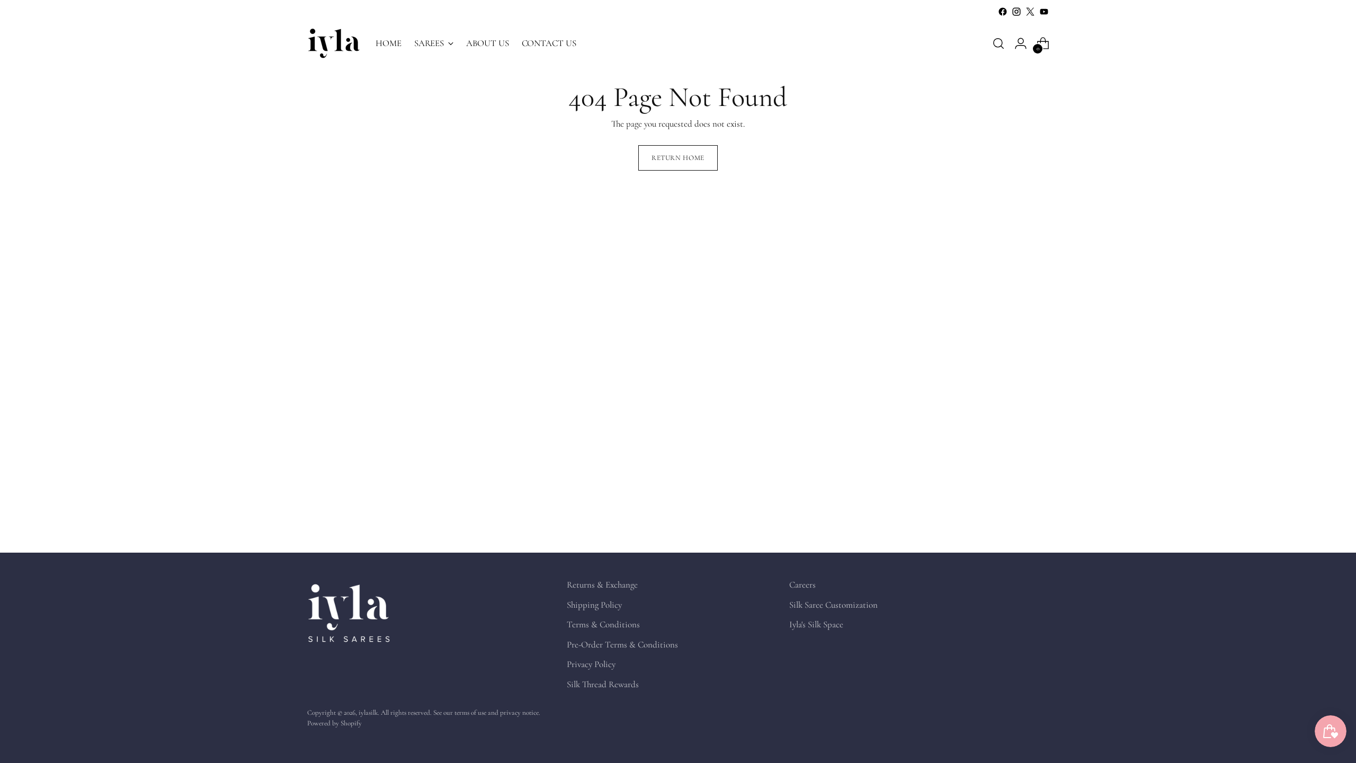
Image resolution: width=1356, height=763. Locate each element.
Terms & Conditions (603, 624)
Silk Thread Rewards (603, 684)
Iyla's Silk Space (816, 624)
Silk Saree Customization (833, 604)
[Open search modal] (998, 43)
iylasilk (368, 712)
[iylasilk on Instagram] (1016, 11)
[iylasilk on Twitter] (1030, 11)
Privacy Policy (591, 664)
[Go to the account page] (1020, 43)
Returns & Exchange (602, 584)
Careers (802, 584)
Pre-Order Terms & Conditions (622, 644)
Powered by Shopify (334, 723)
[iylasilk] (333, 43)
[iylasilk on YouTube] (1044, 11)
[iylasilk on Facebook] (1002, 11)
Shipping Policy (594, 604)
